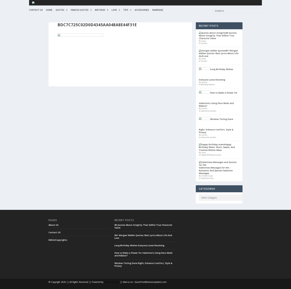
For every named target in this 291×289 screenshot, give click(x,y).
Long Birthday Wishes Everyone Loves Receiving (139, 245)
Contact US (36, 10)
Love (114, 10)
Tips (125, 10)
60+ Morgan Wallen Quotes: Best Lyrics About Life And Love (143, 236)
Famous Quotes (80, 10)
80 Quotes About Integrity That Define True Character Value (143, 226)
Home (49, 10)
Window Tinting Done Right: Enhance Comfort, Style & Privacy (143, 264)
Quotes (60, 10)
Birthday (100, 10)
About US (53, 224)
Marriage (157, 10)
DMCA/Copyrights (57, 240)
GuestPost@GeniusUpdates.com (151, 282)
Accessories (142, 10)
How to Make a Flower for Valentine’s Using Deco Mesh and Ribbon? (143, 254)
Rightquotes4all (111, 282)
